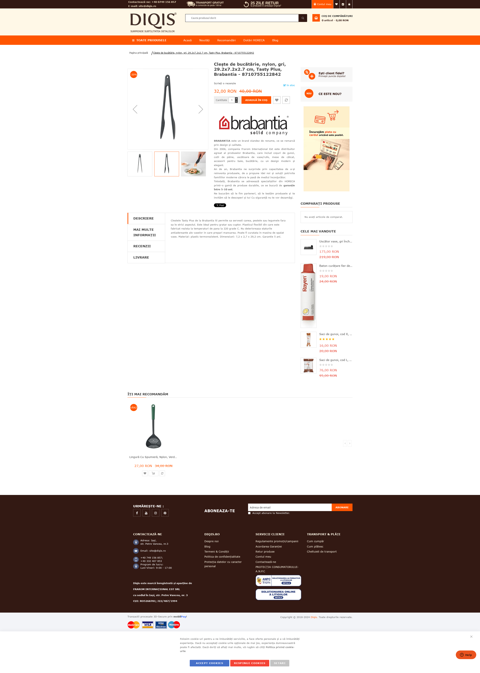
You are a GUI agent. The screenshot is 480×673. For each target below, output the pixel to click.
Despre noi (211, 541)
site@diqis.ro (147, 6)
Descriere (143, 218)
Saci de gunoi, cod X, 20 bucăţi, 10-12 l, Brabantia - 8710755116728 (336, 334)
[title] (137, 513)
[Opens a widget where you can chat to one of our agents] (466, 655)
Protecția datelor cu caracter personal (223, 564)
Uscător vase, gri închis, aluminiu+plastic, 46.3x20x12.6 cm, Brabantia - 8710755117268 (336, 241)
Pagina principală (138, 52)
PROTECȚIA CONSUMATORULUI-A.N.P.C (277, 569)
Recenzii (142, 246)
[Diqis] (153, 11)
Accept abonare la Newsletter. (271, 512)
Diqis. (314, 617)
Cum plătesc (315, 546)
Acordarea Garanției (269, 546)
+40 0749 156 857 (164, 1)
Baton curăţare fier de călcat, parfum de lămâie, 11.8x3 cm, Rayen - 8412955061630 (336, 265)
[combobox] (246, 18)
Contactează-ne (266, 561)
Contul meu (324, 4)
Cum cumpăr (315, 541)
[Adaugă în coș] (153, 473)
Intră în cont (349, 4)
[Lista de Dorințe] (276, 100)
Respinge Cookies (250, 663)
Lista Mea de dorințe (336, 4)
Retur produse (265, 551)
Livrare (141, 257)
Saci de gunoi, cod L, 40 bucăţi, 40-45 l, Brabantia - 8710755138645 (336, 360)
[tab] (146, 218)
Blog (207, 546)
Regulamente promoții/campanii (277, 541)
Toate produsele (151, 40)
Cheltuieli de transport (322, 551)
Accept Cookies (209, 663)
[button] (135, 109)
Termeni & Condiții (216, 551)
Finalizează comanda (343, 4)
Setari (280, 663)
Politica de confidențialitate (222, 556)
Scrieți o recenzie (225, 83)
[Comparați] (286, 100)
